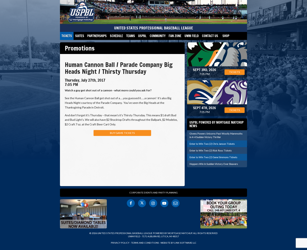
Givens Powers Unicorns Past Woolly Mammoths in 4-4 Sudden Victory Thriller (216, 135)
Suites (79, 36)
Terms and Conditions (145, 242)
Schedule (116, 36)
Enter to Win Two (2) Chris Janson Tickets (212, 143)
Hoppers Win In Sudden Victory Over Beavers (213, 163)
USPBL (142, 36)
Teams (130, 36)
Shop (225, 36)
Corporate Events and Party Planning (153, 192)
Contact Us (210, 36)
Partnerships (97, 36)
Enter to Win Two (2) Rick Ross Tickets (210, 150)
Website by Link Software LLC (178, 242)
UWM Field (192, 36)
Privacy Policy (120, 242)
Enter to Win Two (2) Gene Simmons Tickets (213, 157)
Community (157, 36)
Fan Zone (175, 36)
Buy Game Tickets (122, 132)
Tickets (67, 36)
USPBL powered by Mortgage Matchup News (216, 124)
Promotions (80, 48)
